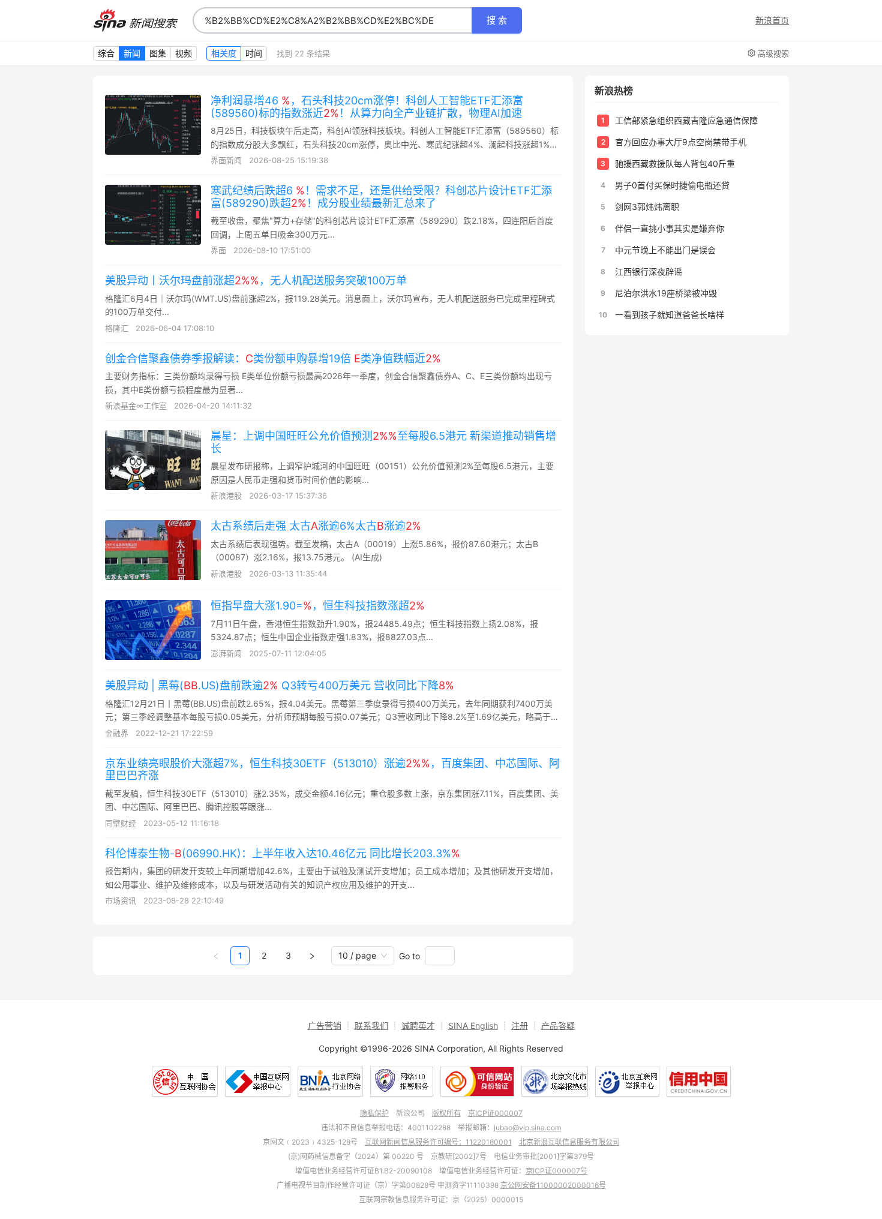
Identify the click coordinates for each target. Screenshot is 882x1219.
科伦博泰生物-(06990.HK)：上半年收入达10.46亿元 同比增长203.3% (282, 853)
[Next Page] (312, 955)
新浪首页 (772, 20)
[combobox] (332, 20)
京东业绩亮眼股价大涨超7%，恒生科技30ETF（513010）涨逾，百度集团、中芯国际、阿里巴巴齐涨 (332, 769)
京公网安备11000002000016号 (553, 1185)
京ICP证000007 (495, 1113)
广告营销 (324, 1025)
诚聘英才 (418, 1025)
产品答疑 (558, 1025)
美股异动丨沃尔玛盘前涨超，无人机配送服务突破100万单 (256, 280)
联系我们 (371, 1025)
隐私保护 (374, 1113)
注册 (519, 1025)
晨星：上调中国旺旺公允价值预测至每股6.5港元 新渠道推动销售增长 (383, 442)
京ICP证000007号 (556, 1170)
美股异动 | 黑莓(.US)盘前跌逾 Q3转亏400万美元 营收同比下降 (279, 685)
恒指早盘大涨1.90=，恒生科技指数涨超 (318, 605)
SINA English (473, 1025)
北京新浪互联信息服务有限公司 (569, 1141)
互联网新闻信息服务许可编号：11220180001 (438, 1141)
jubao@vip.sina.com (527, 1127)
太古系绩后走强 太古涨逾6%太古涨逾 (316, 526)
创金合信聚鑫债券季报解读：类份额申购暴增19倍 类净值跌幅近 (273, 358)
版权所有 (446, 1113)
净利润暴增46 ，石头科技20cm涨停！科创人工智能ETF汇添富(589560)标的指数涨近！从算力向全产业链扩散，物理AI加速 (367, 106)
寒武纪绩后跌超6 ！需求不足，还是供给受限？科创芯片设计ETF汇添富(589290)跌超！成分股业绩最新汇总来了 (381, 196)
